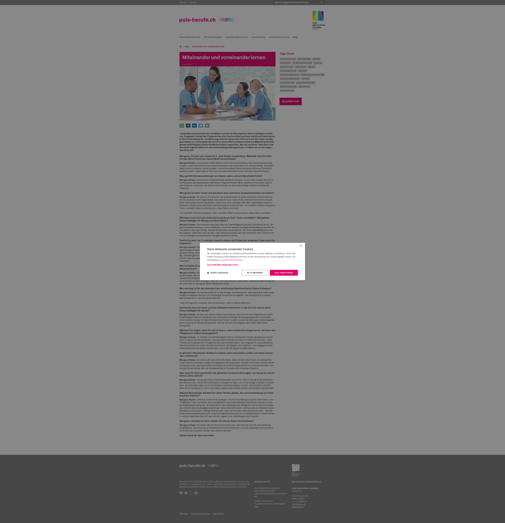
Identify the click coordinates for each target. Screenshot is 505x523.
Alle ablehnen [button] (255, 272)
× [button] (301, 246)
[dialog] (252, 261)
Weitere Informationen (232, 260)
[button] (252, 265)
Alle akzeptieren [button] (284, 272)
